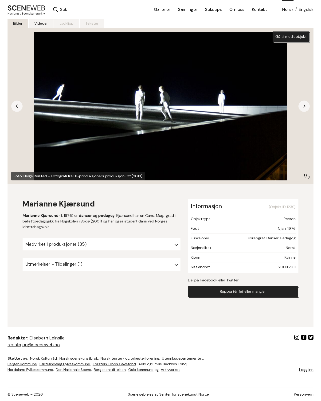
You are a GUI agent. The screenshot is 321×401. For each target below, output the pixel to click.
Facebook (208, 280)
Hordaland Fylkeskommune (30, 369)
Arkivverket (170, 369)
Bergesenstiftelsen (110, 369)
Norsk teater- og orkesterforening (130, 358)
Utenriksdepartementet (182, 358)
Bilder (18, 23)
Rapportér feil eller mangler (243, 291)
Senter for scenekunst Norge (184, 394)
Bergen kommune (22, 364)
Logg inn (306, 369)
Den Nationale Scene (73, 369)
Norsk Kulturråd (43, 358)
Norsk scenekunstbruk (78, 358)
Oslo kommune (140, 369)
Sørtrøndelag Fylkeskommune (64, 364)
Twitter (232, 280)
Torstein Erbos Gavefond (114, 364)
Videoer (41, 23)
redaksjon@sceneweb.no (34, 345)
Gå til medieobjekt (291, 36)
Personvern (303, 394)
